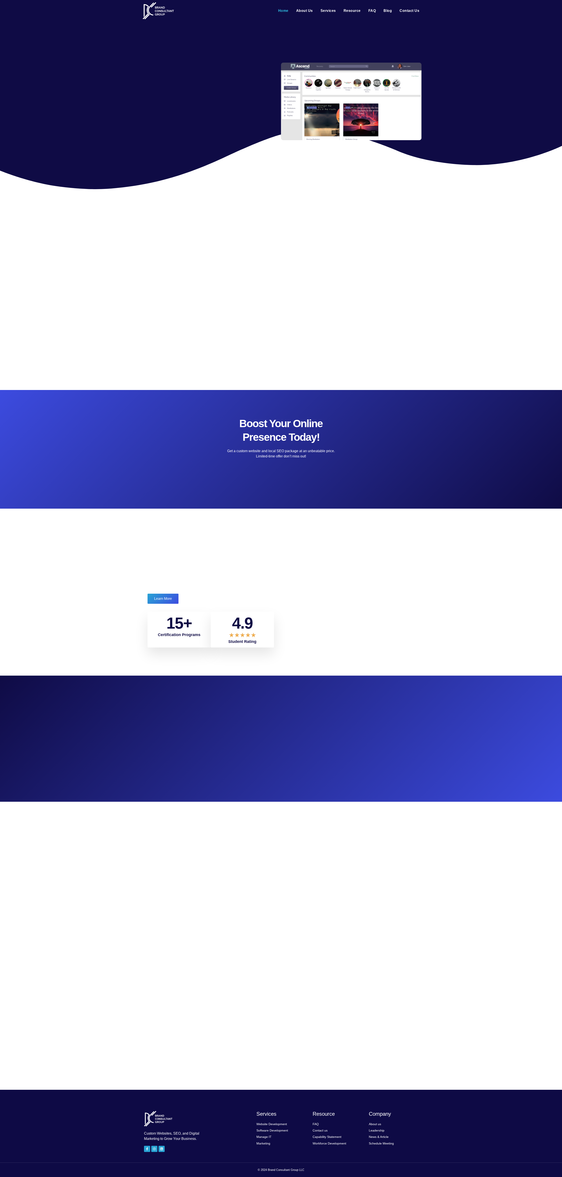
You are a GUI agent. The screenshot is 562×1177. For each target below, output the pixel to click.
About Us (304, 11)
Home (283, 11)
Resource (352, 11)
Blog (388, 11)
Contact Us (409, 11)
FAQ (372, 11)
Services (328, 11)
